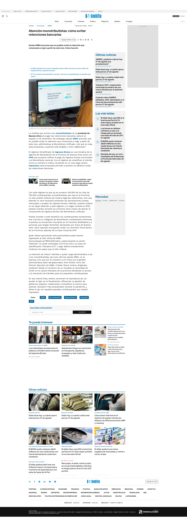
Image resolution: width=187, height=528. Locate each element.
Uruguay (129, 21)
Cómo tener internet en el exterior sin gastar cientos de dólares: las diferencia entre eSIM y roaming (48, 182)
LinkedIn (44, 482)
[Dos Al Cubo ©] (148, 512)
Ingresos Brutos (70, 297)
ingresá (182, 16)
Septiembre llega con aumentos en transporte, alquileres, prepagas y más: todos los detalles (76, 352)
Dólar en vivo (17, 11)
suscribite (176, 16)
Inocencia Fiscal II (46, 11)
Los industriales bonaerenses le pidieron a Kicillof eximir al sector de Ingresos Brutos (44, 350)
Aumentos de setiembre (87, 11)
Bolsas (105, 200)
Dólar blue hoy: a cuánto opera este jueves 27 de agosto (110, 70)
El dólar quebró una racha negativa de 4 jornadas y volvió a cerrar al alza (109, 451)
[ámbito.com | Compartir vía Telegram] (88, 40)
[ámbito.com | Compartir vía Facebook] (80, 40)
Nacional (33, 493)
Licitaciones (131, 496)
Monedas (98, 200)
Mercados (116, 489)
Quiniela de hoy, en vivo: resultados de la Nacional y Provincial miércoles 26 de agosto (112, 157)
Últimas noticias (47, 489)
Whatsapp (55, 482)
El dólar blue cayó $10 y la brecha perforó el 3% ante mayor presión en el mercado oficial (112, 121)
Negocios (104, 21)
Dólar (57, 21)
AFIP (31, 157)
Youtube (50, 481)
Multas (118, 496)
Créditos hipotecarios (31, 11)
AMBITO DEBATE (112, 503)
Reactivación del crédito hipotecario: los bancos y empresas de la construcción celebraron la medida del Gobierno (116, 334)
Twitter (30, 481)
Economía (68, 21)
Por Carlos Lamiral (34, 357)
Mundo (44, 493)
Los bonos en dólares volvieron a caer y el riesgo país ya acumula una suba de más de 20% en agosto (112, 133)
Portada (32, 489)
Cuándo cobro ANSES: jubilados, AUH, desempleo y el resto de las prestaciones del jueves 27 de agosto (110, 101)
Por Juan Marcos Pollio (114, 342)
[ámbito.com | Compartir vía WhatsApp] (78, 40)
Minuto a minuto (68, 460)
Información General (90, 493)
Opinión (117, 21)
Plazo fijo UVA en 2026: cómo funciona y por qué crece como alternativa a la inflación (116, 350)
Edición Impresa (70, 493)
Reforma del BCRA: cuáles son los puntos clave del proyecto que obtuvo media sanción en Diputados (82, 182)
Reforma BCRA (72, 11)
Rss (144, 493)
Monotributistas (55, 297)
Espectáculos (119, 493)
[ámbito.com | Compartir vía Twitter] (83, 40)
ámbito (31, 26)
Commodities (113, 200)
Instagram (39, 482)
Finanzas (81, 21)
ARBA (50, 26)
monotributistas (64, 133)
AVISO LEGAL (86, 496)
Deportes (55, 493)
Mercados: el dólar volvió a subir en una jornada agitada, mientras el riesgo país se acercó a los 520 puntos (77, 467)
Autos (106, 493)
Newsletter (182, 21)
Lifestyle (151, 489)
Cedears (121, 200)
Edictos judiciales (103, 496)
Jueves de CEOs (60, 11)
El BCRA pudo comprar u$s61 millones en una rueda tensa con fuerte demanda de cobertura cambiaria (111, 146)
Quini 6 (100, 11)
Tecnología (134, 493)
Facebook (34, 482)
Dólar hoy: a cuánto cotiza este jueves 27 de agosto (110, 78)
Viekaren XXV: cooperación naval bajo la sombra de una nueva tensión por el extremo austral (109, 88)
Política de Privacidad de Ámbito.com (61, 496)
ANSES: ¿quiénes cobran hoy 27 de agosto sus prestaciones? (109, 61)
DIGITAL (72, 503)
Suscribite (82, 312)
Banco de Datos (101, 489)
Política (93, 21)
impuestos (34, 165)
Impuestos (84, 297)
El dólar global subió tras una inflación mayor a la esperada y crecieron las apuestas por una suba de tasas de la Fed (43, 468)
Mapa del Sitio (35, 496)
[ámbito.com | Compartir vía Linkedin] (85, 40)
